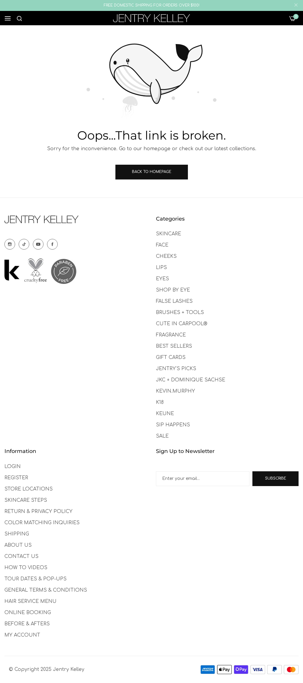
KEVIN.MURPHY (175, 391)
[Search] (19, 18)
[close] (296, 5)
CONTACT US (21, 556)
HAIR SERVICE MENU (30, 601)
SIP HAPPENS (173, 425)
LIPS (161, 267)
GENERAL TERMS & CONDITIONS (45, 590)
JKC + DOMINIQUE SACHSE (190, 380)
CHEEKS (166, 256)
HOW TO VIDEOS (25, 567)
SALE (162, 436)
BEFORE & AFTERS (27, 624)
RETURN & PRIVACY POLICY (38, 511)
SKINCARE (168, 234)
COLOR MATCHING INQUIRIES (42, 522)
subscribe (275, 478)
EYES (162, 278)
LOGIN (12, 466)
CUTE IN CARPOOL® (181, 323)
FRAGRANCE (171, 335)
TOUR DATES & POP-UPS (35, 579)
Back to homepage (151, 172)
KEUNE (165, 413)
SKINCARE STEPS (25, 500)
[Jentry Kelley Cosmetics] (151, 18)
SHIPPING (16, 534)
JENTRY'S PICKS (176, 368)
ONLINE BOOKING (27, 612)
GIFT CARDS (171, 357)
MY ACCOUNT (22, 635)
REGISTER (16, 477)
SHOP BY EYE (173, 290)
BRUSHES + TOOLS (180, 312)
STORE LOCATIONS (28, 489)
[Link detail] (9, 244)
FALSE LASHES (174, 301)
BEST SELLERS (174, 346)
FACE (162, 245)
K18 (160, 402)
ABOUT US (18, 545)
